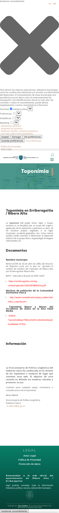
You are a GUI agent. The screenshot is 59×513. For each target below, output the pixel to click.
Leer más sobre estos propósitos (17, 133)
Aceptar (5, 136)
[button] (29, 46)
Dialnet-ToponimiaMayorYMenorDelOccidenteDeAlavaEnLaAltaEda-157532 (30, 320)
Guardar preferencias (12, 140)
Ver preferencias (32, 136)
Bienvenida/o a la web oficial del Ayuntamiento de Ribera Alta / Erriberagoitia (29, 478)
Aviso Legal (6, 149)
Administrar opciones (11, 126)
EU (50, 3)
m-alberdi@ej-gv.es (16, 406)
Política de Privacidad (11, 146)
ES (54, 3)
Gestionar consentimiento (14, 511)
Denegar (16, 136)
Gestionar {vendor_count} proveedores (19, 131)
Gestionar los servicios (12, 128)
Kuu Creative (23, 506)
